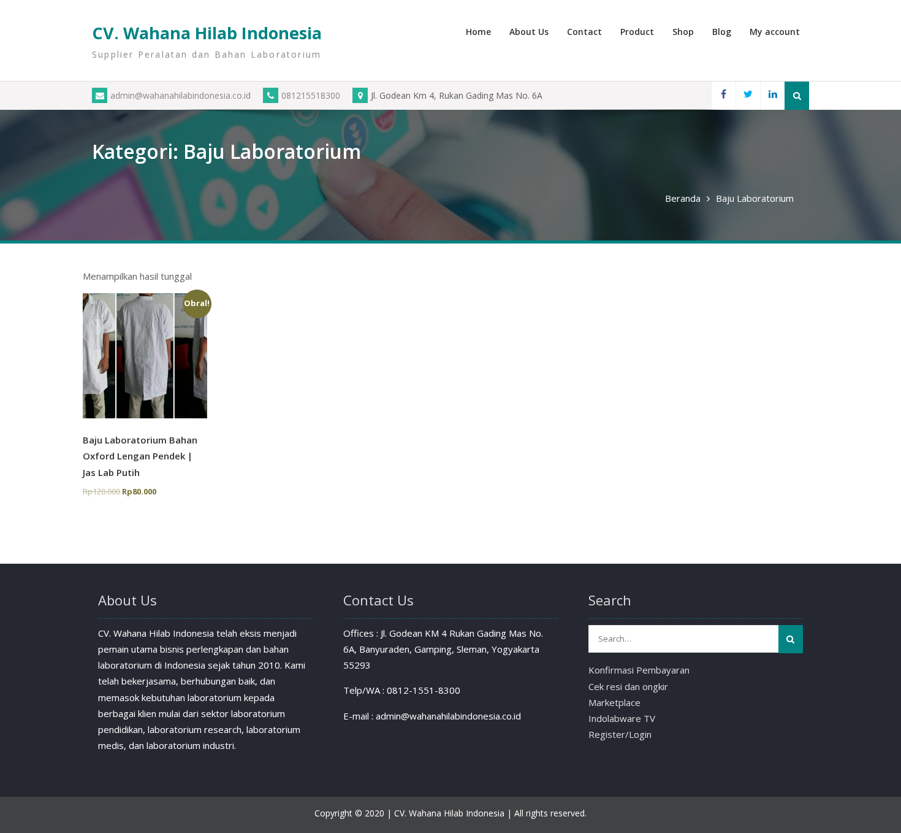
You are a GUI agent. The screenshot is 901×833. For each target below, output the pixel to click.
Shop (683, 31)
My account (775, 31)
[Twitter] (748, 95)
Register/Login (620, 734)
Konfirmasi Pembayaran (639, 670)
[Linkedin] (772, 95)
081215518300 (310, 95)
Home (478, 31)
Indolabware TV (621, 718)
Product (637, 31)
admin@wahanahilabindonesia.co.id (180, 95)
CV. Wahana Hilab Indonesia (207, 32)
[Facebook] (723, 95)
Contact (584, 31)
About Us (529, 31)
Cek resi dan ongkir (628, 686)
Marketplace (614, 702)
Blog (721, 31)
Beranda (683, 198)
